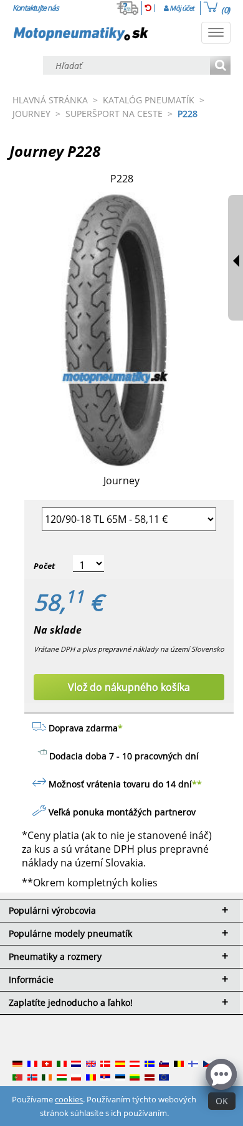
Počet (44, 565)
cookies (69, 1099)
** (197, 784)
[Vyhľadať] (220, 66)
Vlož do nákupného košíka (129, 687)
